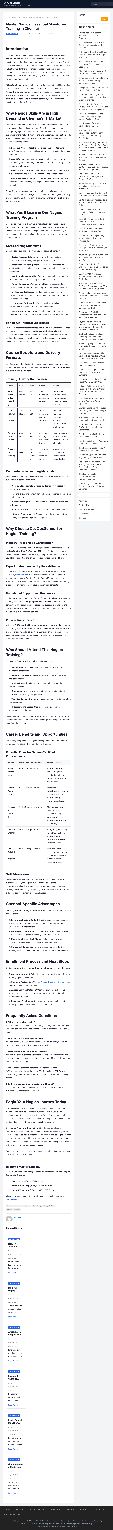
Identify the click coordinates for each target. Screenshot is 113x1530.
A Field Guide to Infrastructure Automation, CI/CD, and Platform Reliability (93, 157)
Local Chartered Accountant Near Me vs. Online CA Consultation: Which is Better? (92, 221)
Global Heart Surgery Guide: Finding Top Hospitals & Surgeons (91, 372)
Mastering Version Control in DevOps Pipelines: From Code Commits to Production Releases (93, 356)
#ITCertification (25, 1206)
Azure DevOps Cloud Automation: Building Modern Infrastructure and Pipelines (93, 257)
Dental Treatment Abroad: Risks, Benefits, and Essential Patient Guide (93, 202)
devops (22, 34)
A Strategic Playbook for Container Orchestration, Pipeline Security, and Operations (93, 167)
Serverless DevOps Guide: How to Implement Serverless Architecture (92, 186)
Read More (13, 1272)
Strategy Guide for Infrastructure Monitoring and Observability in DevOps (93, 410)
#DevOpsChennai (12, 1206)
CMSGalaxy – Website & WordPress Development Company (47, 1521)
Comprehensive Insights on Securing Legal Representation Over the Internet (92, 97)
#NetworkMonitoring (13, 1210)
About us (83, 501)
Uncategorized (16, 17)
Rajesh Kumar (21, 575)
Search (82, 15)
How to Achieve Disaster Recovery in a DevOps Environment (90, 35)
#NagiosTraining (49, 1206)
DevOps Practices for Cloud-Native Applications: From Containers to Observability (91, 336)
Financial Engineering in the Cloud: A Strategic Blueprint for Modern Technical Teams (92, 116)
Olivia (10, 1251)
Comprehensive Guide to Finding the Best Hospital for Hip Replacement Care (93, 80)
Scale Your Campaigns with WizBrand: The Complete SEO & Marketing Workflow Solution (93, 286)
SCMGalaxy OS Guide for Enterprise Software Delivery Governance (91, 486)
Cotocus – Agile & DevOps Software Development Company (56, 1526)
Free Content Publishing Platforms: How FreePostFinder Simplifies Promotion (92, 315)
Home (8, 17)
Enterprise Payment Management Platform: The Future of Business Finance (93, 296)
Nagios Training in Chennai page (55, 982)
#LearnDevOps (37, 1206)
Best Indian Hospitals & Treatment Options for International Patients (89, 476)
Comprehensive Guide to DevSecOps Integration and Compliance (91, 427)
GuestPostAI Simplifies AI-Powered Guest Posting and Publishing (91, 276)
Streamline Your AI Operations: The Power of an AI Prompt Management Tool (92, 305)
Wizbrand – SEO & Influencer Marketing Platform (37, 1524)
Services (82, 518)
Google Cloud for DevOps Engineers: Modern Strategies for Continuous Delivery (93, 267)
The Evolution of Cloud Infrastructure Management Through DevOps (91, 176)
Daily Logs (84, 1509)
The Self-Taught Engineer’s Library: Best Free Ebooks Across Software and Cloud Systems (93, 107)
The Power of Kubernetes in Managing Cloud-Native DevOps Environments (93, 248)
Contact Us (84, 505)
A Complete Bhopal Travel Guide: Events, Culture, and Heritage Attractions (93, 54)
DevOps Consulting (87, 509)
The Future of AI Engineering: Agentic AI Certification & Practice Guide (91, 238)
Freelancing (84, 514)
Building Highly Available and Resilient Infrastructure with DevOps (91, 45)
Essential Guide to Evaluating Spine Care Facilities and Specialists (92, 64)
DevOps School (12, 2)
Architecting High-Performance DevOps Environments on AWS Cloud (92, 346)
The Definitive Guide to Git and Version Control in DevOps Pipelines (92, 401)
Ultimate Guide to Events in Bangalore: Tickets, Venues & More (92, 212)
